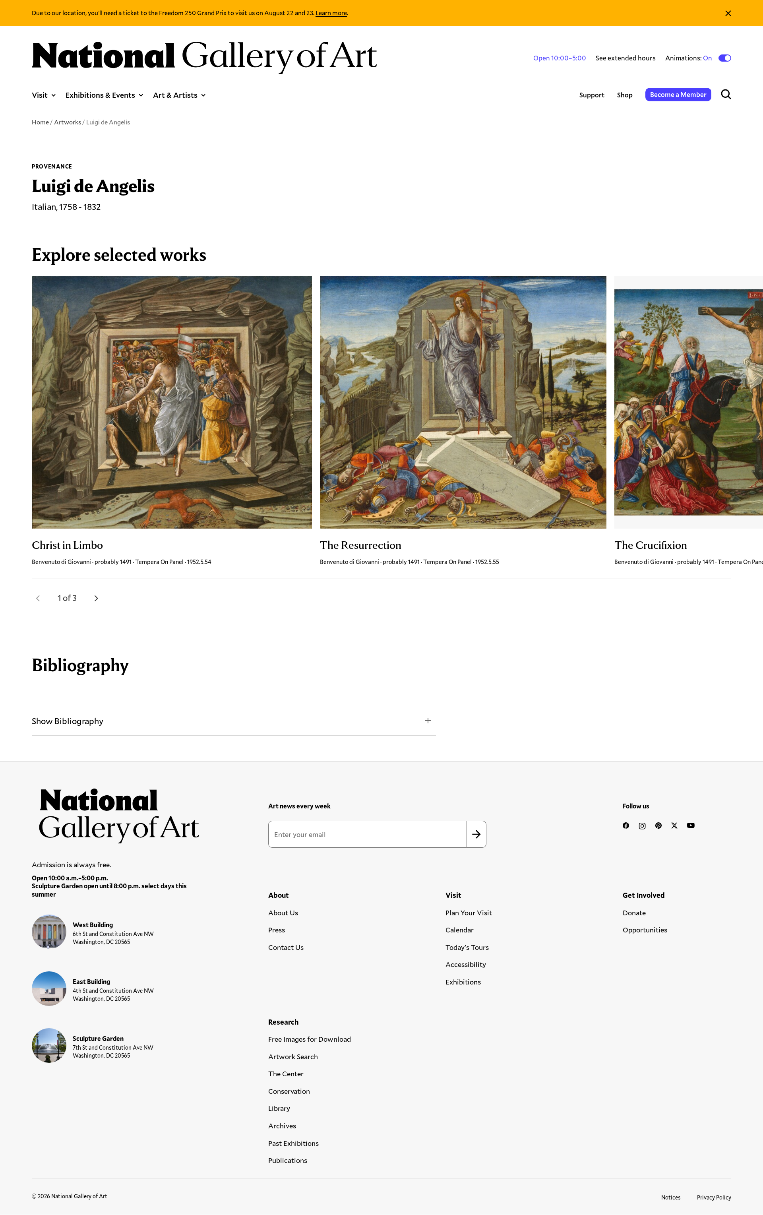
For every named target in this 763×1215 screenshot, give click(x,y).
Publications (287, 1160)
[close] (728, 13)
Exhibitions (463, 981)
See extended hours (626, 57)
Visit (40, 95)
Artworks (67, 122)
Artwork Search (293, 1056)
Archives (282, 1125)
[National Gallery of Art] (115, 812)
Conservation (289, 1091)
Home (40, 122)
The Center (286, 1073)
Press (276, 929)
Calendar (459, 929)
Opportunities (645, 929)
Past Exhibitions (293, 1143)
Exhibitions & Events (100, 95)
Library (279, 1108)
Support (591, 94)
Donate (634, 912)
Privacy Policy (714, 1197)
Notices (671, 1197)
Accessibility (465, 964)
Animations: (689, 58)
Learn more (331, 12)
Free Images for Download (309, 1039)
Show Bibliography (67, 721)
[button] (38, 598)
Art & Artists (175, 95)
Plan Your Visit (468, 912)
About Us (283, 912)
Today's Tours (467, 947)
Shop (625, 94)
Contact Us (286, 947)
